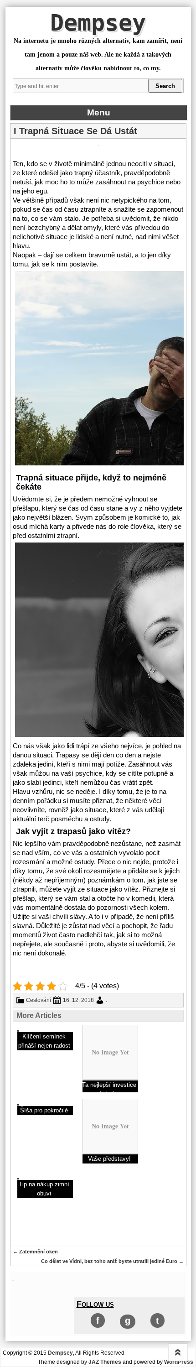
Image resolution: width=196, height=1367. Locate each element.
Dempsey (98, 22)
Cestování (38, 1000)
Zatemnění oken (35, 1251)
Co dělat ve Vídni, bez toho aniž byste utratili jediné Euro (112, 1261)
